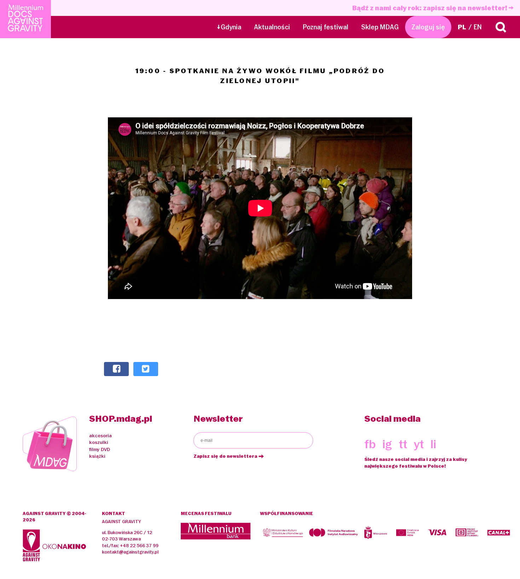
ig (387, 444)
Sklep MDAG (380, 27)
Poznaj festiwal (325, 27)
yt (419, 444)
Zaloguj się (428, 27)
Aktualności (272, 27)
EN (478, 27)
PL (462, 27)
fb (370, 444)
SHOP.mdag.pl (120, 418)
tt (403, 444)
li (433, 444)
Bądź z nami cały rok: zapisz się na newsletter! (430, 8)
